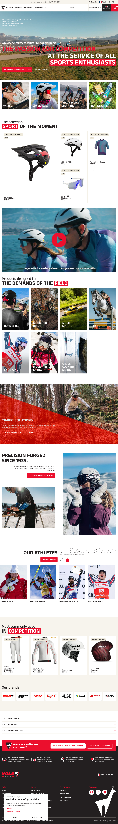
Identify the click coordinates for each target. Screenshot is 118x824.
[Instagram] (91, 792)
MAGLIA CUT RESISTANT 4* (38, 669)
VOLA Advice (64, 801)
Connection (106, 9)
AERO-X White (66, 162)
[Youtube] (104, 792)
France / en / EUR (108, 2)
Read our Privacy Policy (13, 812)
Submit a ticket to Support (100, 746)
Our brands (28, 8)
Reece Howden (37, 601)
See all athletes (49, 559)
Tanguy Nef (6, 601)
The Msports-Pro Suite (13, 432)
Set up (15, 817)
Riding (95, 326)
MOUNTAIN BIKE (40, 324)
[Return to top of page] (114, 821)
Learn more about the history (41, 475)
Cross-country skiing (68, 367)
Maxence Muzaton (69, 601)
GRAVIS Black (9, 198)
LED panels (31, 432)
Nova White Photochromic (66, 197)
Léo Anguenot (95, 601)
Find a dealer (93, 2)
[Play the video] (59, 240)
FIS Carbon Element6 (95, 669)
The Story (63, 790)
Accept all (38, 817)
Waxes (7, 105)
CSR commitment (66, 797)
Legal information (33, 821)
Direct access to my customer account (68, 746)
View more (9, 808)
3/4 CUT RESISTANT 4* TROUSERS (9, 668)
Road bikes (11, 326)
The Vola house (40, 8)
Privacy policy (47, 821)
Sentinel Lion (67, 670)
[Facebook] (98, 792)
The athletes (64, 794)
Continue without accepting (13, 797)
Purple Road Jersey (97, 162)
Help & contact (95, 8)
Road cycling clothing (70, 104)
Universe (18, 8)
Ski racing (11, 370)
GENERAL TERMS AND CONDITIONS (13, 821)
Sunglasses (40, 105)
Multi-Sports (67, 324)
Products (9, 8)
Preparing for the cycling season (17, 69)
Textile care (99, 105)
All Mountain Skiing (40, 367)
